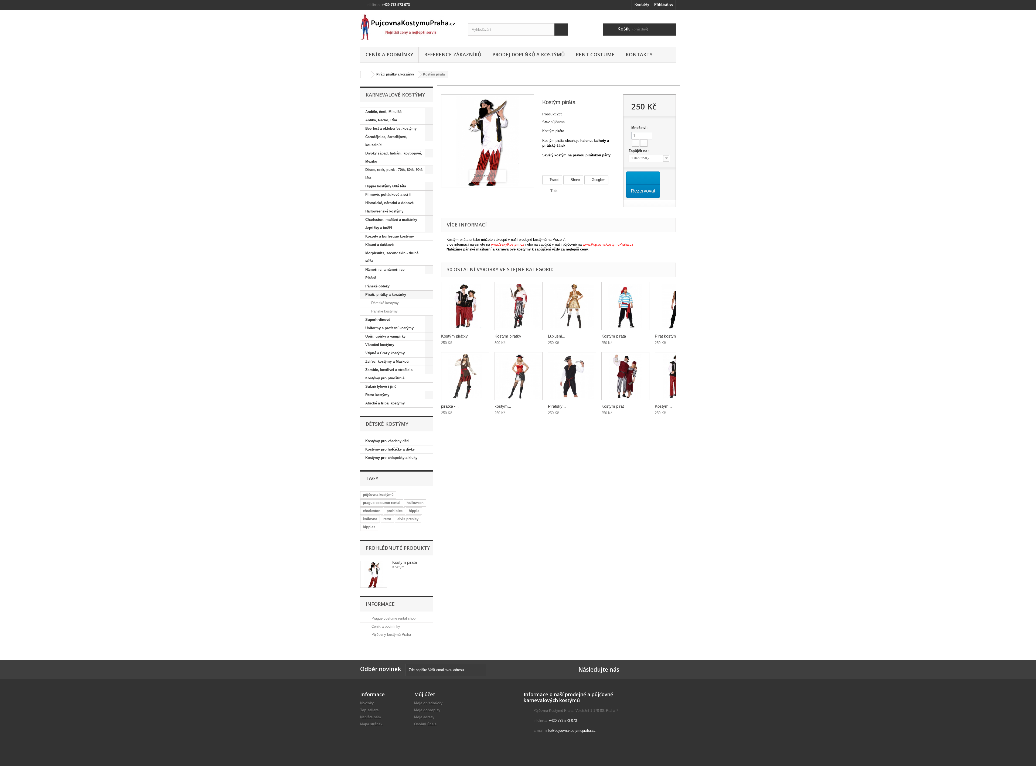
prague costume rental (381, 503)
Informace (380, 604)
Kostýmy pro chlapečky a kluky (391, 458)
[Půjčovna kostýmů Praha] (410, 27)
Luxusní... (556, 336)
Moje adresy (424, 717)
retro (387, 519)
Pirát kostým (666, 336)
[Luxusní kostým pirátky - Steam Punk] (572, 306)
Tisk (553, 191)
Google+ (598, 180)
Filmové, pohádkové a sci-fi (388, 195)
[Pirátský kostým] (572, 376)
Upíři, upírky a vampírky (385, 336)
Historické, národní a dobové (389, 203)
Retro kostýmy (377, 395)
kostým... (503, 406)
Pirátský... (557, 406)
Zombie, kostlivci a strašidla (389, 370)
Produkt (549, 114)
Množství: (639, 128)
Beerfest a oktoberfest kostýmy (391, 128)
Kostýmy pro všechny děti (387, 441)
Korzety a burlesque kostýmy (389, 236)
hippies (369, 527)
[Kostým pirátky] (465, 306)
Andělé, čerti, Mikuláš (383, 112)
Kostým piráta (404, 562)
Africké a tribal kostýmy (385, 403)
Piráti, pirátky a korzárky (395, 74)
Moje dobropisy (427, 710)
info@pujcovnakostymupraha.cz (571, 731)
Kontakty (642, 4)
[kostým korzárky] (519, 376)
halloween (415, 503)
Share (575, 180)
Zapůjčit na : (639, 151)
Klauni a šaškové (379, 245)
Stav (546, 122)
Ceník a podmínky (389, 54)
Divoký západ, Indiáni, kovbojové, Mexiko (393, 157)
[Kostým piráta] (625, 306)
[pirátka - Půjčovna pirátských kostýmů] (465, 376)
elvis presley (407, 519)
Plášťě (370, 278)
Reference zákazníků (452, 54)
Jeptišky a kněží (378, 228)
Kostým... (663, 406)
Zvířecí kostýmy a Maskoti (387, 361)
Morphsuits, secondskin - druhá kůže (391, 257)
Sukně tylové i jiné (380, 386)
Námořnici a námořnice (384, 269)
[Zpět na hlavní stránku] (366, 74)
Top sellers (369, 710)
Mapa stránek (371, 724)
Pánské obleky (377, 286)
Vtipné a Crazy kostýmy (385, 353)
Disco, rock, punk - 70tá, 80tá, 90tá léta (393, 174)
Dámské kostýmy (384, 303)
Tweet (553, 180)
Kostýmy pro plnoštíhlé (384, 378)
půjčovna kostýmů (378, 495)
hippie (414, 511)
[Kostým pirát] (625, 376)
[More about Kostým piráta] (373, 574)
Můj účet (424, 694)
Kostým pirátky (454, 336)
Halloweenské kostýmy (384, 211)
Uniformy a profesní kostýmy (389, 328)
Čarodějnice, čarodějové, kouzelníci (386, 141)
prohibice (395, 511)
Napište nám (370, 717)
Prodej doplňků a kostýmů (528, 54)
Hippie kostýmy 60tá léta (385, 186)
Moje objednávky (428, 703)
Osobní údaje (425, 724)
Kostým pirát (612, 406)
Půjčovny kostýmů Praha (390, 635)
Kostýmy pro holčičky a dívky (390, 449)
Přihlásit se (663, 4)
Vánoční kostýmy (379, 345)
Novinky (367, 703)
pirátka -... (450, 406)
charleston (371, 511)
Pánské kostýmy (384, 311)
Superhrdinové (377, 320)
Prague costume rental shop (392, 618)
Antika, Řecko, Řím (381, 120)
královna (370, 519)
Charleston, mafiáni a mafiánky (391, 220)
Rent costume (595, 54)
